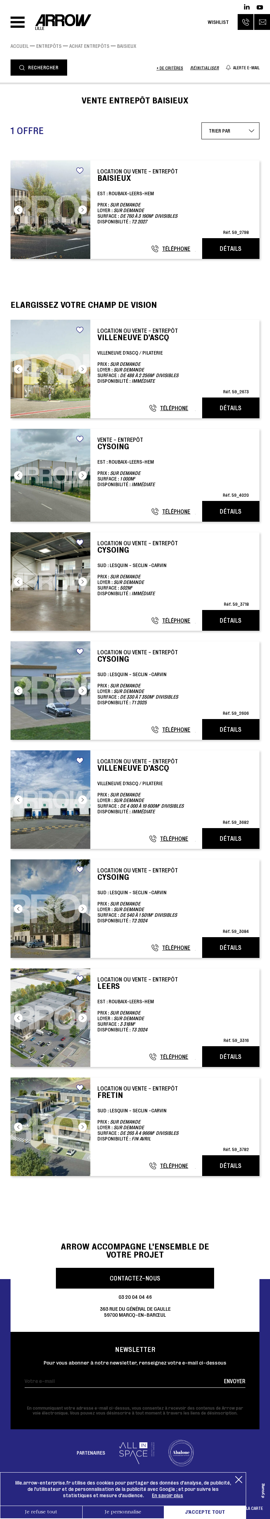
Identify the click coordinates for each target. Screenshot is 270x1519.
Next (82, 209)
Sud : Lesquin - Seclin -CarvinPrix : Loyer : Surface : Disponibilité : (173, 573)
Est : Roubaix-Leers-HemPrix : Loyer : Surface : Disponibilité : (173, 201)
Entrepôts (49, 46)
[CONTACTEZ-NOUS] (262, 22)
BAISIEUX (126, 46)
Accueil (19, 46)
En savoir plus (167, 1495)
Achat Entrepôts (89, 46)
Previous (18, 209)
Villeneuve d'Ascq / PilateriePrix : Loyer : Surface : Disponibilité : (173, 361)
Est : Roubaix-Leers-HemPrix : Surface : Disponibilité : (173, 467)
